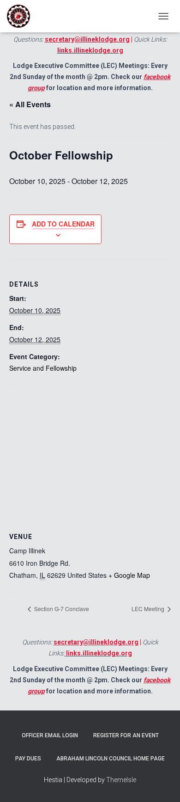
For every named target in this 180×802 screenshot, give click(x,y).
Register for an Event (126, 735)
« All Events (30, 104)
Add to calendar (63, 223)
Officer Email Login (50, 735)
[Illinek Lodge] (22, 16)
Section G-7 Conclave (61, 608)
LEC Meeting (149, 608)
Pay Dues (28, 758)
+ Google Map (129, 575)
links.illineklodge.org (90, 50)
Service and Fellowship (43, 368)
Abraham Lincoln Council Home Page (110, 758)
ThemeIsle (121, 780)
